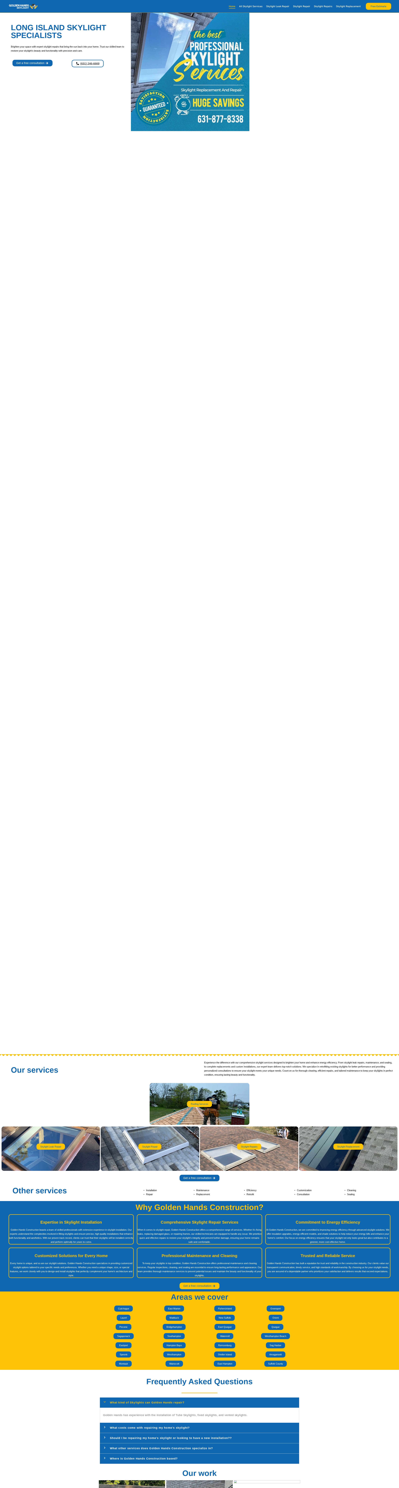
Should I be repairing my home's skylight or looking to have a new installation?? (171, 1438)
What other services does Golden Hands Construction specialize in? (161, 1448)
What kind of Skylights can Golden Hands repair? (147, 1402)
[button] (378, 6)
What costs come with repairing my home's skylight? (150, 1427)
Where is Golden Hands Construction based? (144, 1458)
